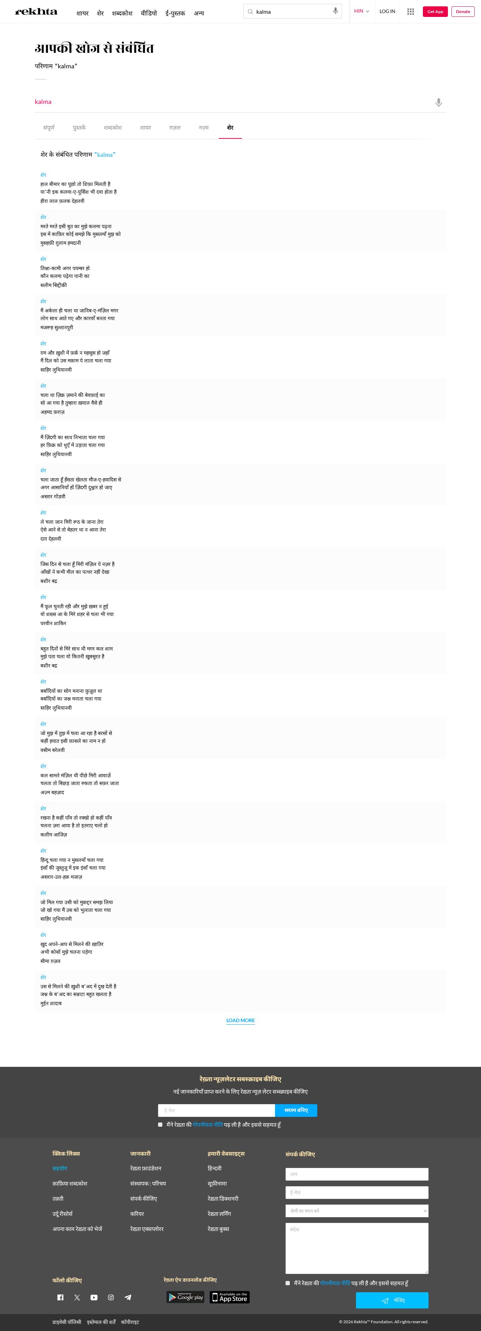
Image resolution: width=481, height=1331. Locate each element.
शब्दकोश (113, 128)
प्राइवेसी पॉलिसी (66, 1322)
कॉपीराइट (130, 1322)
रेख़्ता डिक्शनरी (223, 1199)
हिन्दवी (214, 1168)
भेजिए (399, 1300)
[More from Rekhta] (410, 11)
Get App (435, 11)
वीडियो (149, 13)
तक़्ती (57, 1199)
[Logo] (36, 13)
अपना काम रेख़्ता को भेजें (77, 1229)
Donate (463, 11)
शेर (230, 128)
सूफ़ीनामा (217, 1184)
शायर (145, 128)
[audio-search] (335, 11)
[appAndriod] (185, 1297)
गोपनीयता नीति (208, 1124)
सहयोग (59, 1168)
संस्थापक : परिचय (148, 1184)
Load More (240, 1020)
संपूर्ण (49, 128)
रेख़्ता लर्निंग (219, 1214)
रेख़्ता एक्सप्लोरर (147, 1229)
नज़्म (204, 128)
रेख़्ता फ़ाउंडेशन (145, 1168)
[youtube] (94, 1297)
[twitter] (77, 1297)
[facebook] (60, 1297)
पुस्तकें (79, 128)
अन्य (199, 13)
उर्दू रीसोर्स (62, 1214)
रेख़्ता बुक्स (218, 1229)
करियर (137, 1214)
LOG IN (387, 11)
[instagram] (111, 1297)
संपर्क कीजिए (143, 1199)
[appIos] (230, 1297)
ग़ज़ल (175, 128)
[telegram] (127, 1297)
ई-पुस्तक (175, 13)
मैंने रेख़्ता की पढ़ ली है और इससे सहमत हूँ (224, 1124)
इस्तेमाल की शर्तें (101, 1322)
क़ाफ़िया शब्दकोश (69, 1184)
